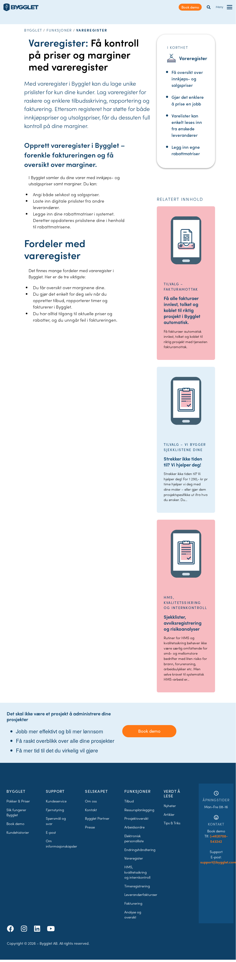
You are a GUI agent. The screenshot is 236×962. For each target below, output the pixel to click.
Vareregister (133, 858)
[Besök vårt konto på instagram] (25, 928)
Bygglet (33, 30)
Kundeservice (56, 801)
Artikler (169, 814)
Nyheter (170, 805)
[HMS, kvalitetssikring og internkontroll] (186, 554)
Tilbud (129, 801)
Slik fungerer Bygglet (16, 812)
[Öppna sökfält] (209, 7)
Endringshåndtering (139, 849)
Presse (90, 827)
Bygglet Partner (97, 818)
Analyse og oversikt (132, 915)
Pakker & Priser (18, 801)
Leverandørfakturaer (140, 894)
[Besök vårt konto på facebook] (11, 928)
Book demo (190, 7)
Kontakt (91, 809)
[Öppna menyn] (229, 7)
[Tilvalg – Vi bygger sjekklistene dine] (186, 401)
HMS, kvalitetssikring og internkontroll (137, 872)
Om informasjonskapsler (61, 843)
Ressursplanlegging (139, 809)
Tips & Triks (172, 822)
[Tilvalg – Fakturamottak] (186, 240)
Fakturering (133, 903)
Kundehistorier (17, 832)
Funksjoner (59, 30)
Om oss (91, 801)
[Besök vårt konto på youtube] (51, 928)
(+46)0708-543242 (219, 839)
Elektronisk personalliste (134, 838)
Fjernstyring (55, 809)
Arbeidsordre (134, 827)
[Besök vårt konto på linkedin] (38, 928)
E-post (51, 832)
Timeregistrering (137, 886)
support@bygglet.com (218, 862)
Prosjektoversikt (136, 818)
